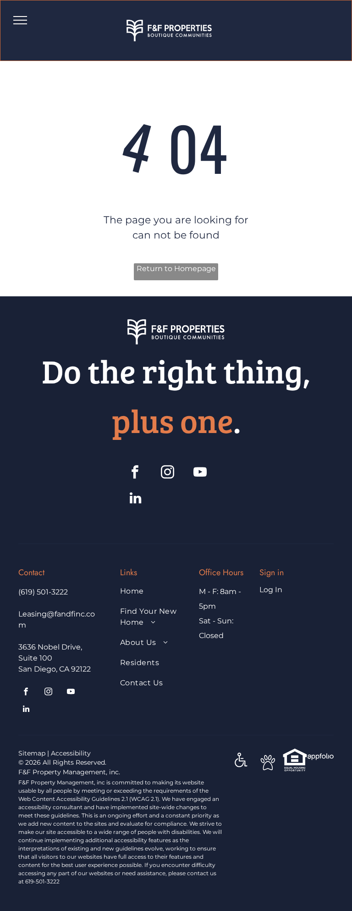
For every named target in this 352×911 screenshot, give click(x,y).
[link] (295, 753)
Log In (270, 589)
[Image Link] (176, 324)
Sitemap (31, 753)
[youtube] (200, 473)
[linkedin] (135, 499)
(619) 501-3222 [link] (43, 592)
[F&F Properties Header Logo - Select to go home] (169, 25)
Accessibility (71, 753)
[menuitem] (153, 596)
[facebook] (135, 473)
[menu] (20, 20)
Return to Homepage (176, 268)
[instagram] (168, 473)
